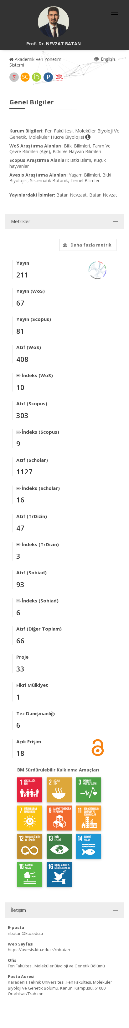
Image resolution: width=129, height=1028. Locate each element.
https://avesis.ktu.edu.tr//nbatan (39, 949)
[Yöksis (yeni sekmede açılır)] (59, 77)
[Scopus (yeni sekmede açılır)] (25, 77)
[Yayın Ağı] (98, 269)
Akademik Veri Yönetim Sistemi (35, 62)
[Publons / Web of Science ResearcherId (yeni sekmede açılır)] (48, 77)
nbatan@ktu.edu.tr (26, 933)
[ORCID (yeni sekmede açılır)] (36, 77)
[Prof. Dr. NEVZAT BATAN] (53, 21)
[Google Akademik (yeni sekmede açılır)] (14, 77)
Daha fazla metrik (90, 245)
